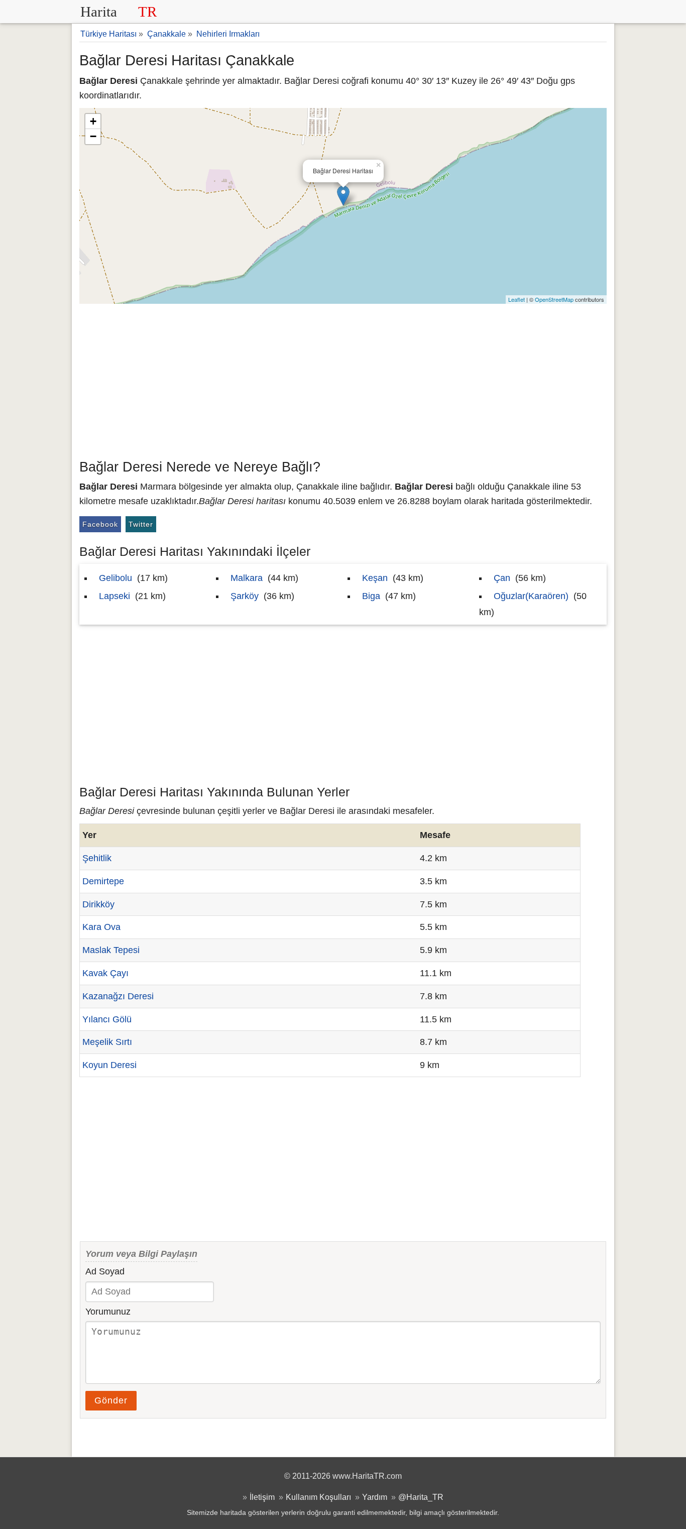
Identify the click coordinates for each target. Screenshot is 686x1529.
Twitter (141, 524)
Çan (502, 578)
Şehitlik (96, 858)
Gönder (111, 1400)
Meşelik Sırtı (107, 1042)
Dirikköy (98, 904)
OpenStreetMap (554, 299)
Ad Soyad (105, 1271)
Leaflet (516, 299)
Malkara (247, 578)
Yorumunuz (108, 1312)
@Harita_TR (420, 1496)
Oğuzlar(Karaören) (531, 596)
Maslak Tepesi (111, 950)
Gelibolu (115, 578)
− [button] (93, 136)
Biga (371, 596)
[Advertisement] (343, 379)
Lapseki (114, 596)
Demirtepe (103, 881)
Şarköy (245, 596)
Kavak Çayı (105, 973)
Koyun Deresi (109, 1065)
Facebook (100, 524)
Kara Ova (101, 927)
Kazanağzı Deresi (118, 996)
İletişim (262, 1496)
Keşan (375, 578)
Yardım (374, 1496)
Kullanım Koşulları (318, 1496)
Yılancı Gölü (107, 1019)
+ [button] (93, 121)
